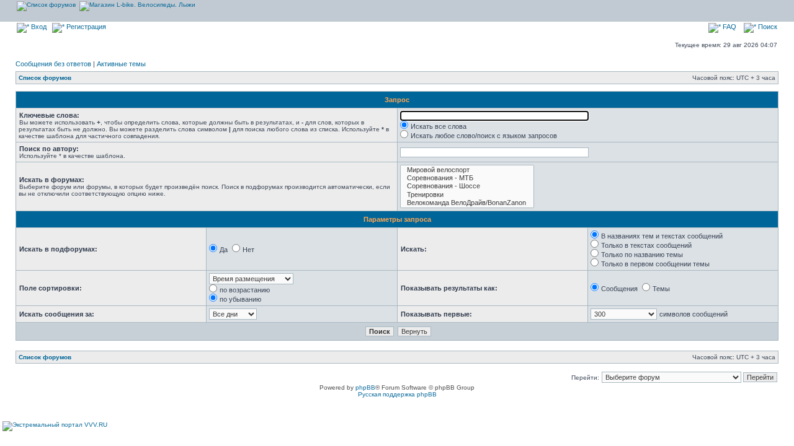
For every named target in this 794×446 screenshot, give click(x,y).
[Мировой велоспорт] (467, 170)
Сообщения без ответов (53, 64)
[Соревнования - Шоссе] (467, 186)
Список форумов (45, 77)
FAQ (728, 26)
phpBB (365, 387)
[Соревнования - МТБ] (467, 178)
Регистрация (85, 26)
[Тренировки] (467, 195)
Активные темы (121, 64)
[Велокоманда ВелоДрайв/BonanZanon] (467, 203)
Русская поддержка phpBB (397, 394)
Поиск (766, 26)
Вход (38, 26)
